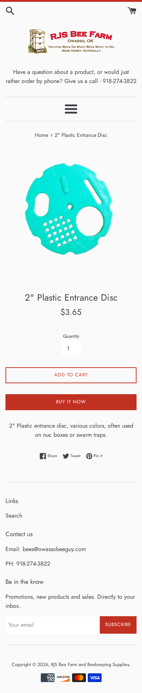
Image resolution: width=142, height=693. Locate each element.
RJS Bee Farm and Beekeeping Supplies (90, 664)
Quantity (71, 336)
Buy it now (71, 401)
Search (13, 515)
